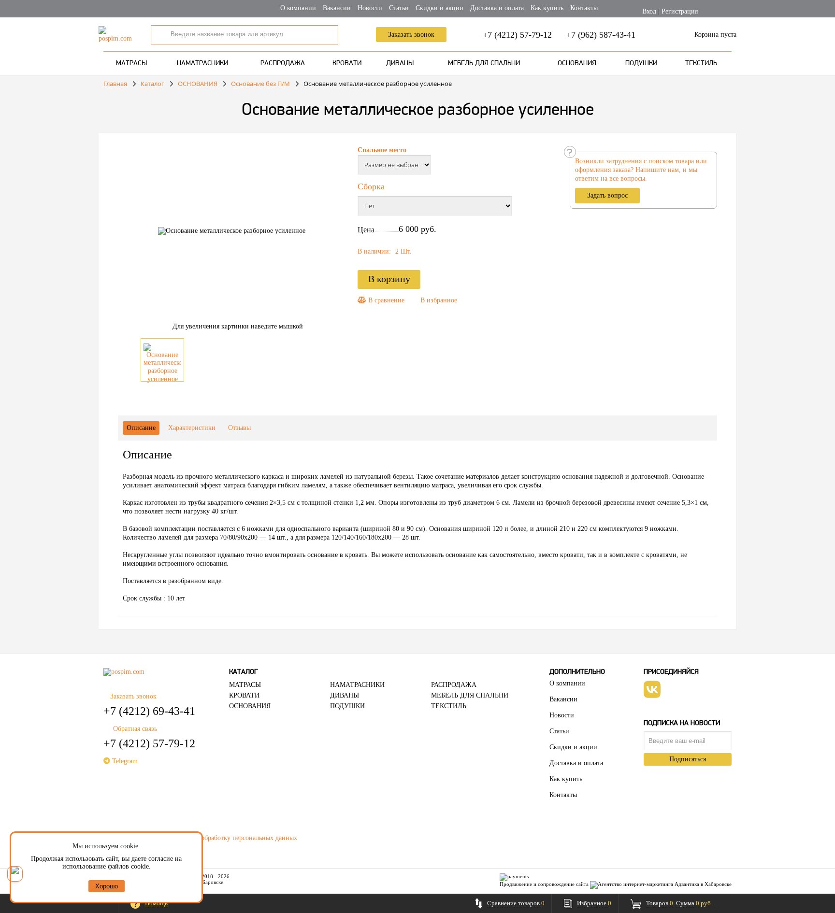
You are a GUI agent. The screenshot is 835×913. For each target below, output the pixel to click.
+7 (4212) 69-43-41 (149, 711)
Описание (141, 427)
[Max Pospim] (15, 874)
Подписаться (687, 759)
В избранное (438, 300)
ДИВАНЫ (400, 63)
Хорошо (106, 886)
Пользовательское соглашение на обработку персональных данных (200, 838)
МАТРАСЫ (131, 63)
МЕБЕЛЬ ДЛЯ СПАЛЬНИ (484, 63)
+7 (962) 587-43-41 (600, 35)
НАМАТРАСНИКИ (202, 63)
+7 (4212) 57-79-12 (517, 35)
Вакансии (337, 8)
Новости (370, 8)
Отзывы (239, 427)
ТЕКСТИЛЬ (701, 63)
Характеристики (192, 427)
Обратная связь (135, 728)
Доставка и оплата (497, 8)
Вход (649, 11)
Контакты (584, 8)
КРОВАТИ (346, 63)
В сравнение (385, 300)
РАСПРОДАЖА (282, 63)
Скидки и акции (439, 8)
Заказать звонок (411, 34)
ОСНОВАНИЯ (577, 63)
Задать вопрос (607, 195)
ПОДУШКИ (641, 63)
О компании (298, 8)
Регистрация (680, 11)
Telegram (124, 761)
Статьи (399, 8)
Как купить (547, 8)
